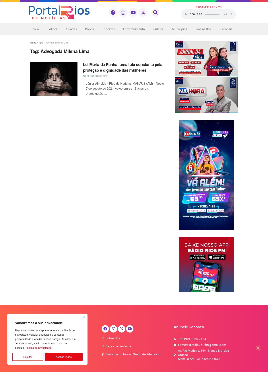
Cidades (71, 29)
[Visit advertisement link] (206, 77)
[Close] (83, 317)
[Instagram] (123, 12)
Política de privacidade (39, 348)
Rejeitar (27, 357)
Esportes (108, 29)
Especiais (226, 29)
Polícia (89, 29)
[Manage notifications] (258, 348)
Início (35, 29)
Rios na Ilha (203, 29)
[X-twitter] (143, 12)
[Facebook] (113, 12)
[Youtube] (133, 12)
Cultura (158, 29)
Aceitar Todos (64, 357)
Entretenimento (134, 29)
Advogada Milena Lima (57, 42)
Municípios (179, 29)
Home (33, 42)
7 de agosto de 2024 (96, 75)
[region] (47, 339)
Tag (41, 42)
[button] (155, 12)
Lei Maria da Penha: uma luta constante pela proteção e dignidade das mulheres (122, 67)
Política (52, 29)
